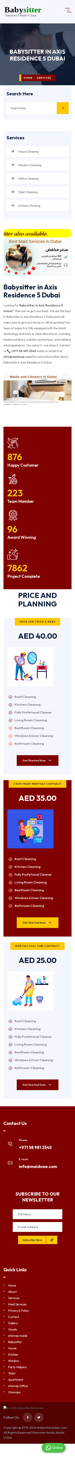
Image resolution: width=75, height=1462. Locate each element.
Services (13, 1298)
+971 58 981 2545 (35, 1147)
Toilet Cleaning (28, 192)
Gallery (13, 1323)
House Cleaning (28, 151)
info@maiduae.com (38, 1166)
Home (28, 77)
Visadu (12, 1329)
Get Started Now (34, 760)
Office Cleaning (28, 178)
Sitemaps (14, 1392)
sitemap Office (18, 1386)
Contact (13, 1317)
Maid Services (17, 1304)
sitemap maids (17, 1336)
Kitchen (13, 1354)
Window (13, 1361)
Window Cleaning (29, 165)
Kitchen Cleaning (29, 205)
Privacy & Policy (18, 1310)
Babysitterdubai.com (52, 1427)
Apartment (15, 1379)
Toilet (11, 1373)
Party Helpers (17, 1367)
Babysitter (15, 1342)
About (12, 1292)
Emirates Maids (43, 1432)
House (12, 1348)
